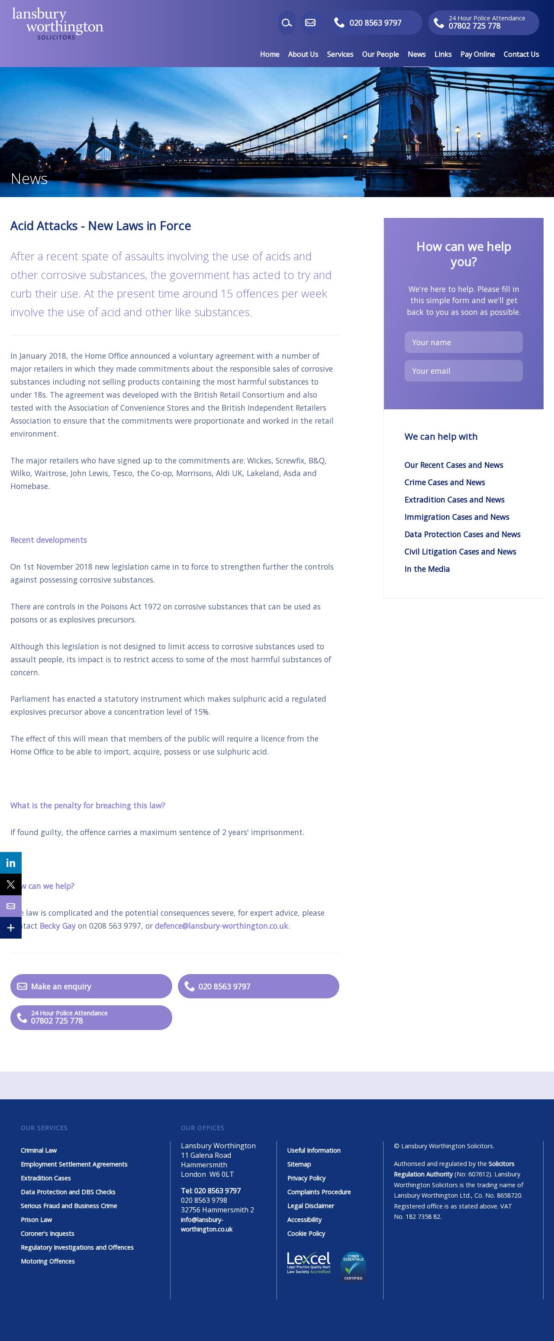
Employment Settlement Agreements (74, 1164)
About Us (303, 54)
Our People (380, 54)
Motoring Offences (48, 1261)
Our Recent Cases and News (454, 465)
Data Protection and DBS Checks (68, 1192)
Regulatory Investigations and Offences (77, 1247)
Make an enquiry (322, 22)
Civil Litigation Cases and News (460, 551)
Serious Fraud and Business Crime (69, 1206)
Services (340, 54)
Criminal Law (39, 1150)
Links (443, 54)
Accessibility (304, 1219)
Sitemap (299, 1164)
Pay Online (478, 54)
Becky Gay (58, 925)
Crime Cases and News (445, 482)
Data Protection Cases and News (463, 534)
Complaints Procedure (319, 1192)
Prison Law (36, 1219)
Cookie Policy (306, 1233)
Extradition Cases (46, 1178)
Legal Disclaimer (310, 1206)
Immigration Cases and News (457, 517)
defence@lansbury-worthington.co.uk (221, 925)
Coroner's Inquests (47, 1233)
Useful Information (314, 1150)
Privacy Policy (306, 1178)
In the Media (427, 569)
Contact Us (521, 54)
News (417, 54)
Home (270, 54)
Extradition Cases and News (455, 499)
